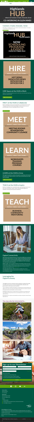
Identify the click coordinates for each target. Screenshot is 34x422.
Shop (30, 1)
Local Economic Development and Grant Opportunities (12, 377)
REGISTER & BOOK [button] (6, 30)
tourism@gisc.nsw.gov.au (7, 402)
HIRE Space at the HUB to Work (14, 91)
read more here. (16, 267)
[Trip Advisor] (6, 1)
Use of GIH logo (4, 392)
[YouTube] (5, 1)
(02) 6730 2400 (5, 400)
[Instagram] (3, 1)
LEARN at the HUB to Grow (13, 173)
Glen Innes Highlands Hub (6, 397)
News (14, 1)
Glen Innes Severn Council (6, 395)
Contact (19, 1)
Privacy (2, 415)
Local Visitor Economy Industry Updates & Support (11, 376)
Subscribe (24, 1)
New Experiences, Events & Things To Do (10, 374)
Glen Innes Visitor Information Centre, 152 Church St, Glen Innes (13, 401)
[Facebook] (1, 1)
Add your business (5, 391)
